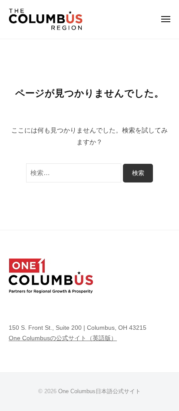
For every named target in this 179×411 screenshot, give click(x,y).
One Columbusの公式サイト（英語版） (63, 338)
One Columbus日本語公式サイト (99, 391)
